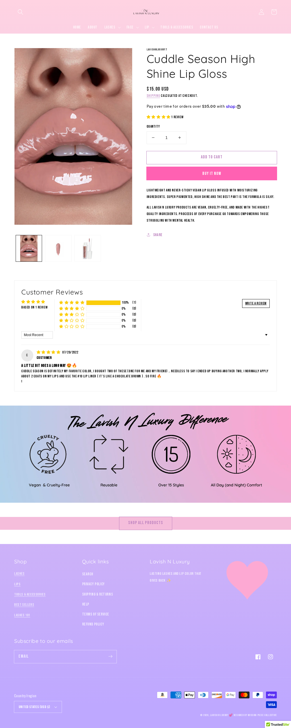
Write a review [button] (256, 303)
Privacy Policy (93, 584)
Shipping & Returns (97, 594)
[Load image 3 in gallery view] (87, 248)
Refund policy (93, 624)
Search (87, 574)
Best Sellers (24, 604)
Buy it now (211, 173)
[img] (49, 352)
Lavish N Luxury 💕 (221, 715)
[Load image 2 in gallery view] (58, 248)
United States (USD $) (34, 707)
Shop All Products (145, 522)
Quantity (153, 126)
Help (85, 604)
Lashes (19, 573)
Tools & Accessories (29, 594)
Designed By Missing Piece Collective (255, 715)
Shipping (153, 96)
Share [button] (158, 234)
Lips (17, 584)
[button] (20, 12)
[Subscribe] (110, 656)
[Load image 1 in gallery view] (29, 248)
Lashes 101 (22, 615)
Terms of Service (95, 614)
